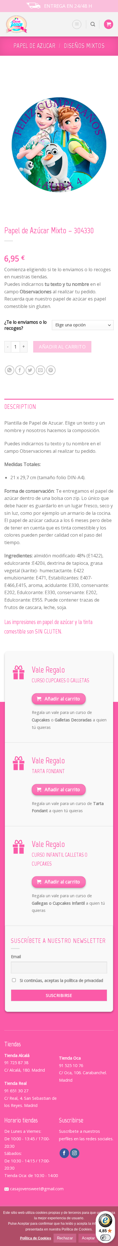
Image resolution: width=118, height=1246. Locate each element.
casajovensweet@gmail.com (36, 1188)
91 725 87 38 (16, 1062)
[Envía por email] (40, 370)
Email (16, 956)
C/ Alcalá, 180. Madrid (24, 1070)
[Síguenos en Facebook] (64, 1153)
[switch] (105, 1238)
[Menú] (76, 24)
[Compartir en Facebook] (20, 370)
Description (20, 407)
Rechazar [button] (65, 1238)
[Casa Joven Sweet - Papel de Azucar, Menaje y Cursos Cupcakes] (23, 24)
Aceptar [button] (88, 1238)
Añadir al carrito (62, 347)
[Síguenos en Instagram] (74, 1153)
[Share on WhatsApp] (9, 370)
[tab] (59, 407)
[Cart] (108, 24)
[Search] (93, 24)
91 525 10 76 (71, 1065)
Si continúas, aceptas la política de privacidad (61, 980)
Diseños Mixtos (84, 46)
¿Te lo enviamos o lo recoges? (25, 325)
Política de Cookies (35, 1238)
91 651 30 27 (16, 1090)
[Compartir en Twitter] (30, 370)
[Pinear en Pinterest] (51, 370)
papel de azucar (34, 46)
